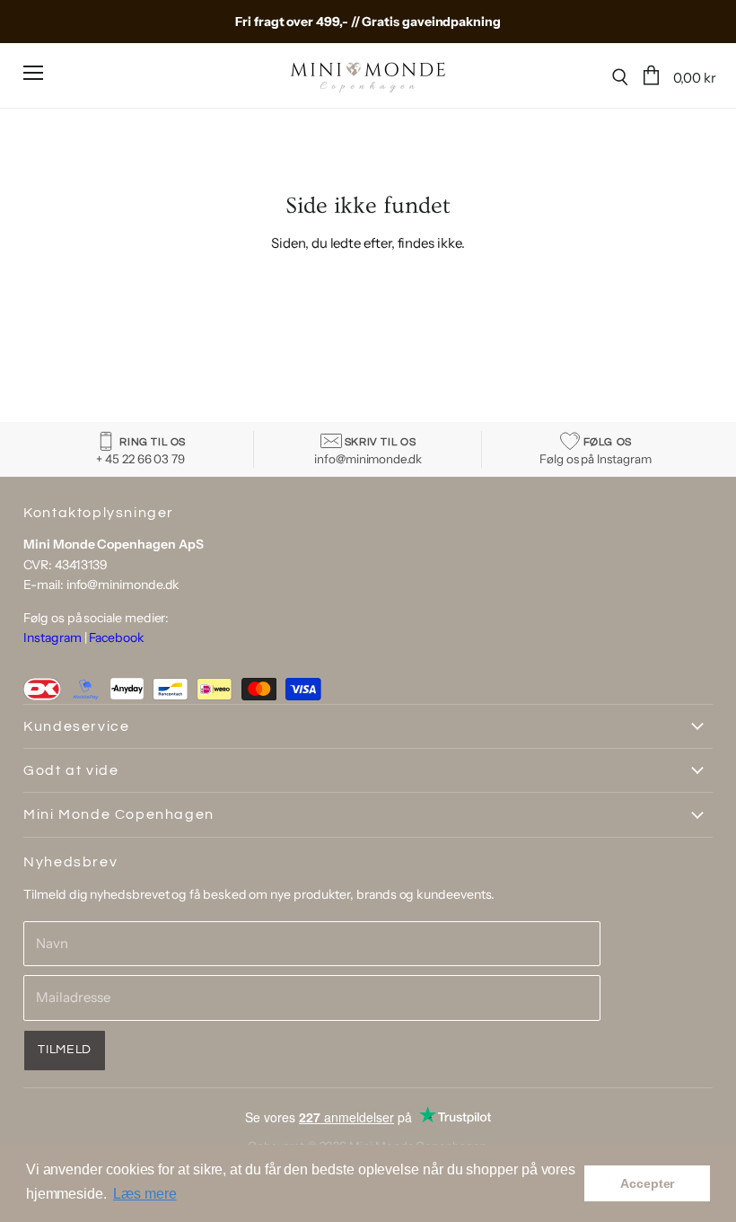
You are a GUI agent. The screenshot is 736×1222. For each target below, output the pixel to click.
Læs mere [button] (144, 1193)
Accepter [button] (647, 1183)
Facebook (116, 637)
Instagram (52, 637)
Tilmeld (65, 1049)
